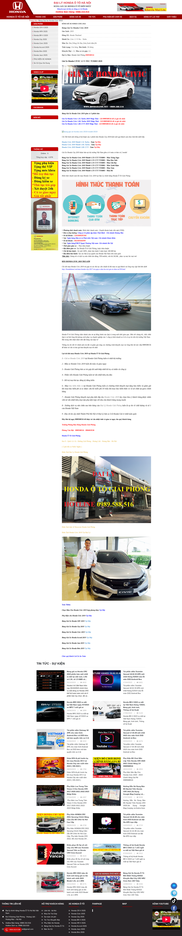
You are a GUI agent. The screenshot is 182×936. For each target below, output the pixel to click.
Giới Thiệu (171, 17)
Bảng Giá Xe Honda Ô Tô (54, 926)
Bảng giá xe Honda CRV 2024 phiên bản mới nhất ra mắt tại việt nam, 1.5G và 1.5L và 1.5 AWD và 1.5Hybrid (77, 677)
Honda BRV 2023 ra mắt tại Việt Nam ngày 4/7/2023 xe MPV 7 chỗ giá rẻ (78, 704)
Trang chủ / (34, 21)
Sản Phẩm (57, 17)
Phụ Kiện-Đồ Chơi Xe (112, 17)
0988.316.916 (25, 923)
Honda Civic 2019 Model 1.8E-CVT (75, 147)
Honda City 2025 (40, 39)
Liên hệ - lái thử (50, 911)
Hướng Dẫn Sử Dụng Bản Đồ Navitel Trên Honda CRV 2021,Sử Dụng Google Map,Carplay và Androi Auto (134, 791)
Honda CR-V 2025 (41, 27)
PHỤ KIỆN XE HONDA (42, 59)
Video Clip (38, 72)
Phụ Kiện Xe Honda (51, 923)
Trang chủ (40, 17)
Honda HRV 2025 (40, 31)
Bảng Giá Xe (75, 17)
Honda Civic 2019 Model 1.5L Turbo (75, 142)
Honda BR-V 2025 (41, 35)
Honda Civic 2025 (41, 43)
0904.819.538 (14, 930)
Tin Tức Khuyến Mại (52, 920)
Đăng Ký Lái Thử (151, 17)
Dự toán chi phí (50, 917)
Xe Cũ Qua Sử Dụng (42, 63)
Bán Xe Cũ (48, 929)
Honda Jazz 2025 (40, 55)
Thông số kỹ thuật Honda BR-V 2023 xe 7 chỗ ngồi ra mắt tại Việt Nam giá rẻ (134, 847)
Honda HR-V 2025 (78, 923)
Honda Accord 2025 (41, 47)
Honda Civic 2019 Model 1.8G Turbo (76, 145)
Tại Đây (88, 621)
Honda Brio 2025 (40, 51)
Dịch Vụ (133, 17)
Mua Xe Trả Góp (50, 914)
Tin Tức (92, 17)
